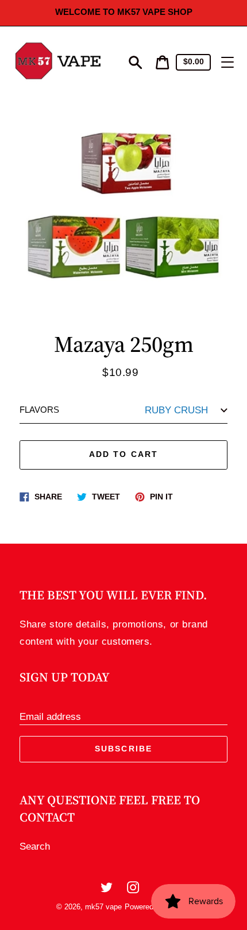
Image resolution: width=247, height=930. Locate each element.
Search (35, 846)
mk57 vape (103, 906)
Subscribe (123, 748)
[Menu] (227, 62)
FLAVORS (39, 409)
